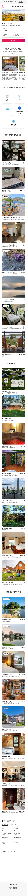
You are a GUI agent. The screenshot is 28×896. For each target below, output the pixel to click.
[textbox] (7, 36)
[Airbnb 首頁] (3, 6)
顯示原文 (21, 2)
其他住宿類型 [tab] (5, 824)
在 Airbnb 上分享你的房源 (17, 6)
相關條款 (15, 888)
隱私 (11, 888)
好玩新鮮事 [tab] (13, 824)
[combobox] (13, 31)
